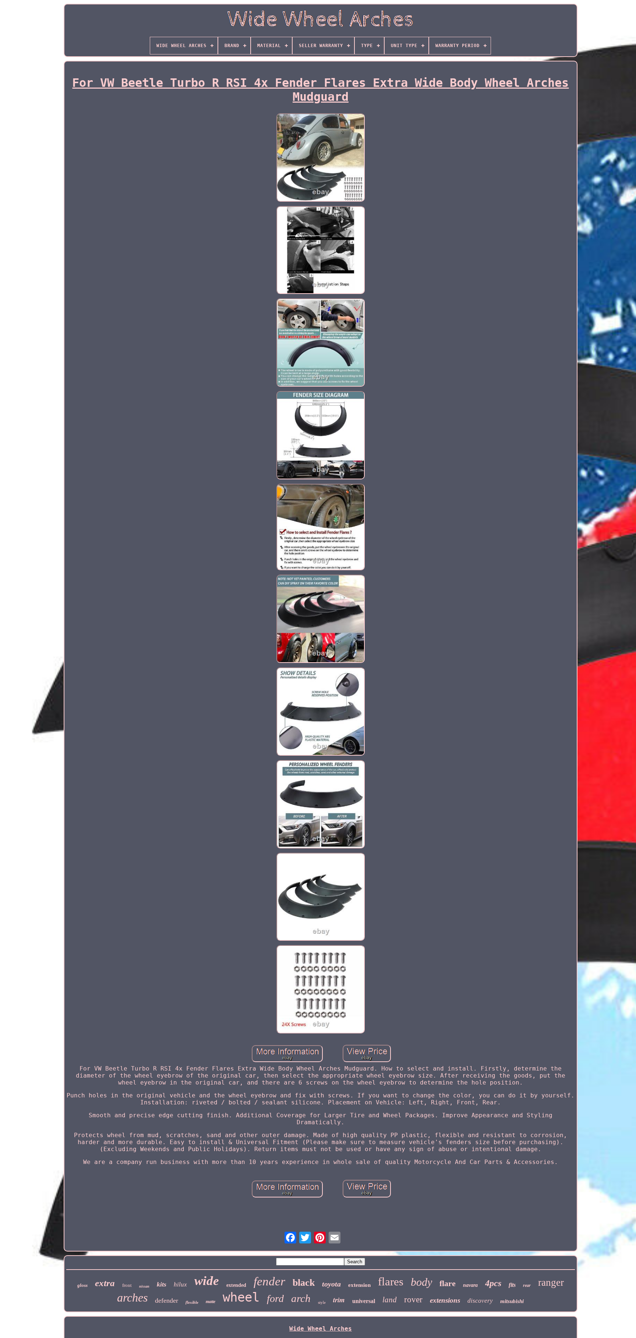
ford (275, 1298)
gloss (82, 1285)
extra (105, 1283)
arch (301, 1298)
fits (512, 1285)
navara (470, 1285)
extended (236, 1285)
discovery (480, 1300)
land (389, 1299)
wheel (241, 1297)
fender (269, 1281)
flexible (192, 1302)
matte (210, 1301)
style (322, 1302)
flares (390, 1281)
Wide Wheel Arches (320, 1328)
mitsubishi (512, 1301)
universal (363, 1301)
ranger (551, 1282)
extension (359, 1285)
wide (206, 1281)
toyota (331, 1284)
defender (166, 1300)
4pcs (493, 1283)
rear (527, 1285)
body (421, 1282)
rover (413, 1299)
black (304, 1282)
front (127, 1285)
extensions (445, 1300)
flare (447, 1283)
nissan (144, 1286)
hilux (180, 1284)
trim (339, 1300)
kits (161, 1284)
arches (132, 1297)
